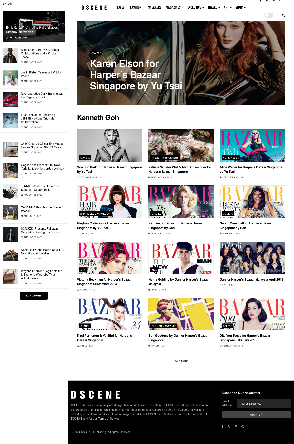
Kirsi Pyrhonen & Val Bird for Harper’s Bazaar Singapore (104, 337)
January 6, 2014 (230, 233)
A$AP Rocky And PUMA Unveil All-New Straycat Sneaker (43, 251)
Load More (34, 295)
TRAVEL (212, 7)
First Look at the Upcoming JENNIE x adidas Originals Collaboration (38, 118)
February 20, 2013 (232, 345)
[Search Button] (283, 15)
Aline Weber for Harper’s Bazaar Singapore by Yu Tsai (251, 169)
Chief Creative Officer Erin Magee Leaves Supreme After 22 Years (42, 145)
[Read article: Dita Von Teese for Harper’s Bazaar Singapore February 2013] (252, 314)
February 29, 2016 (115, 95)
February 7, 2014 (160, 233)
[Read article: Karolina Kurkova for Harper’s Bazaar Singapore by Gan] (181, 201)
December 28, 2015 (90, 177)
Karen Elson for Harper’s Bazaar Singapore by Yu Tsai (136, 74)
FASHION (135, 7)
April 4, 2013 (228, 284)
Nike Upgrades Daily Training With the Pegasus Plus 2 (42, 95)
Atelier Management (165, 157)
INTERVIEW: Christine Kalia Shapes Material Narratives (32, 29)
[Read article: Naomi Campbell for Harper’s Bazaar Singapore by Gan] (252, 201)
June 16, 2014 (86, 233)
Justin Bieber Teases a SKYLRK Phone (41, 74)
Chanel (156, 213)
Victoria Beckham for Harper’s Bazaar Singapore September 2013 (104, 281)
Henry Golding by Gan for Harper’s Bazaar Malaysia (179, 281)
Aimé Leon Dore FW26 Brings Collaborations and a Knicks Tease (40, 53)
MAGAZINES (173, 7)
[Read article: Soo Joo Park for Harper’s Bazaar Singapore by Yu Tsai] (109, 145)
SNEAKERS (154, 7)
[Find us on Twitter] (229, 426)
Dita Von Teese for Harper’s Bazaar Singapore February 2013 (245, 337)
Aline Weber (231, 157)
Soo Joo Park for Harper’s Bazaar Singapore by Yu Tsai (109, 169)
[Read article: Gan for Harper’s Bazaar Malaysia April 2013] (252, 258)
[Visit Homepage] (94, 7)
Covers (96, 53)
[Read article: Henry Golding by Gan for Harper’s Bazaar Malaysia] (181, 258)
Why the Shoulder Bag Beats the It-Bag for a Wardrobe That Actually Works (41, 274)
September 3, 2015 (161, 177)
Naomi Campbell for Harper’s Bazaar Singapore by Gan (246, 225)
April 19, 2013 (158, 289)
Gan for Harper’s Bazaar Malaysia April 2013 (251, 279)
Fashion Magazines (164, 325)
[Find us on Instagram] (236, 426)
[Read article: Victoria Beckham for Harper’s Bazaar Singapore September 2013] (109, 258)
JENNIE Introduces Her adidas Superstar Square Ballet (40, 188)
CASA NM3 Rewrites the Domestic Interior (42, 209)
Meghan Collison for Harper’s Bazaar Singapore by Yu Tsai (104, 225)
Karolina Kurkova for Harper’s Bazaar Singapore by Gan (175, 225)
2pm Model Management (95, 213)
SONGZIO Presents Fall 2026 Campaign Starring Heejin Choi (40, 230)
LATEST (121, 7)
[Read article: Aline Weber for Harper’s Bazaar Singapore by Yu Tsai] (252, 145)
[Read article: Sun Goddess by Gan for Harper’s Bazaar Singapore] (181, 314)
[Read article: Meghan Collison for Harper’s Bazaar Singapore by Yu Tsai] (109, 201)
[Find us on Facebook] (222, 426)
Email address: (228, 403)
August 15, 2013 (88, 289)
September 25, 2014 (232, 177)
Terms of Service (108, 418)
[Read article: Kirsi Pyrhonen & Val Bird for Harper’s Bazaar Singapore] (109, 314)
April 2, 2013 (86, 345)
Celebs (227, 325)
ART (226, 7)
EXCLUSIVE (194, 7)
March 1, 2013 (158, 345)
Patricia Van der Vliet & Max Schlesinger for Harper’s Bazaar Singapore (179, 169)
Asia (83, 269)
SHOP (239, 7)
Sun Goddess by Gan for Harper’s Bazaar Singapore (178, 337)
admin (97, 95)
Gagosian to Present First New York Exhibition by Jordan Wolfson (42, 166)
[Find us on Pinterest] (242, 426)
